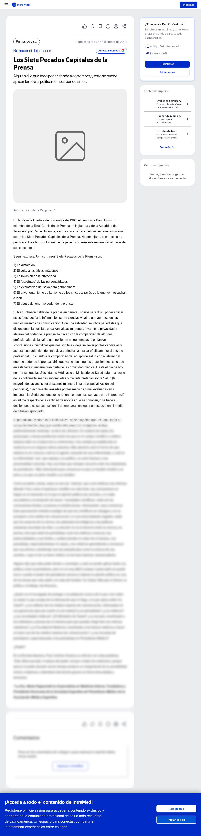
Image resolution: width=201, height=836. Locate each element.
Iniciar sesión (176, 819)
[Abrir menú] (6, 5)
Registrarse (176, 808)
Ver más (165, 147)
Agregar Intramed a (109, 50)
